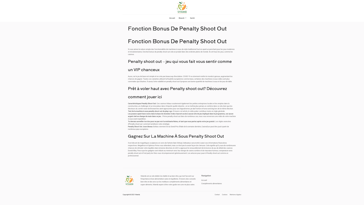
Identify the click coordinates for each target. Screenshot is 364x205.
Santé (192, 18)
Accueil (172, 18)
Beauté (181, 18)
